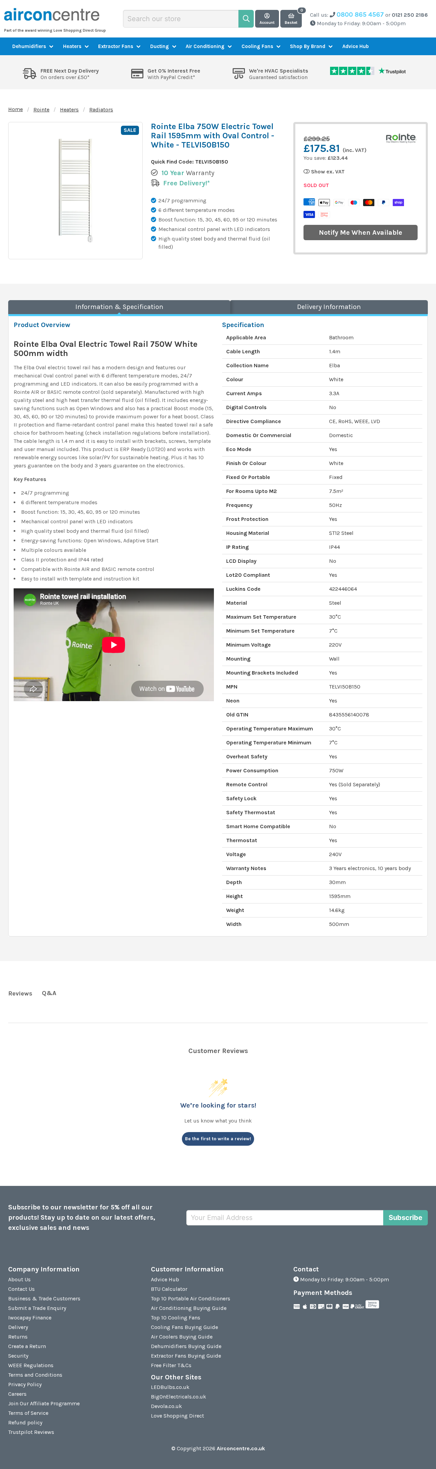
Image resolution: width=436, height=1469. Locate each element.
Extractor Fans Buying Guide (186, 1355)
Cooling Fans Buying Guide (184, 1327)
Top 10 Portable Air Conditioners (190, 1298)
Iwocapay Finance (29, 1317)
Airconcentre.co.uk (241, 1448)
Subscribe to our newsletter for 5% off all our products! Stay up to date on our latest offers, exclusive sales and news (81, 1217)
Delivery (18, 1327)
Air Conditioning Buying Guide (189, 1308)
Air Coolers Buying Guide (182, 1336)
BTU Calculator (169, 1289)
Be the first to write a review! (218, 1139)
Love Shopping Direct (177, 1415)
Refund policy (25, 1422)
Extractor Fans (115, 46)
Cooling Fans (257, 46)
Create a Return (27, 1346)
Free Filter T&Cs (171, 1365)
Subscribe (405, 1217)
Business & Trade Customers (44, 1298)
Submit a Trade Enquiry (37, 1308)
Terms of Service (28, 1413)
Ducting (159, 46)
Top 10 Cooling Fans (175, 1317)
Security (18, 1355)
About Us (19, 1279)
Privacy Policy (25, 1384)
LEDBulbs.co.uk (170, 1387)
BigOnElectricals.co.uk (178, 1396)
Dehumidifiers (29, 46)
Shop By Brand (307, 46)
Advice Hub (355, 46)
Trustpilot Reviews (31, 1432)
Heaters (72, 46)
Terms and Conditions (35, 1375)
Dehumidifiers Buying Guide (186, 1346)
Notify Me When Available (360, 232)
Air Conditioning (205, 46)
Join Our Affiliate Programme (44, 1403)
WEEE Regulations (30, 1365)
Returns (18, 1336)
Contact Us (21, 1289)
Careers (17, 1394)
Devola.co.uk (166, 1406)
